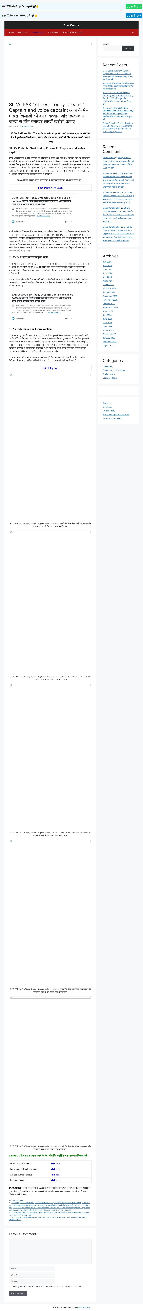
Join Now (134, 6)
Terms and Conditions (113, 418)
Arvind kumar (109, 158)
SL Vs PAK (15, 1203)
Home (11, 32)
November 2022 (110, 342)
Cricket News (53, 32)
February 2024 (109, 288)
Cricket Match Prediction (73, 32)
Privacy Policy (109, 411)
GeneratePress (84, 1307)
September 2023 (110, 307)
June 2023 (107, 319)
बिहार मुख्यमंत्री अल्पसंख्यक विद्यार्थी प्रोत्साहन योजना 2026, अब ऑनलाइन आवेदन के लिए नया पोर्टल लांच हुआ (118, 86)
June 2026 (107, 266)
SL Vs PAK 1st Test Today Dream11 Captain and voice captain (58, 1203)
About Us (107, 403)
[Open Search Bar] (133, 32)
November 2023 (110, 300)
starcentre (107, 173)
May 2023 (107, 323)
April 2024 (107, 281)
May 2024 (107, 277)
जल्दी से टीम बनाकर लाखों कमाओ (61, 1210)
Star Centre (71, 25)
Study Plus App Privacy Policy (116, 414)
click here (55, 1163)
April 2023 (107, 326)
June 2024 (107, 273)
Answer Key (22, 32)
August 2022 (108, 345)
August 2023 (108, 311)
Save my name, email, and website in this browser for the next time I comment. (47, 1286)
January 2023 (109, 338)
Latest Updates (38, 32)
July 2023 (107, 315)
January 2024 (109, 292)
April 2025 (107, 269)
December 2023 (110, 296)
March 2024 (108, 285)
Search (106, 44)
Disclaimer (107, 407)
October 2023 (109, 304)
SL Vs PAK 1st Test (27, 1203)
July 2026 (107, 262)
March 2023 (108, 330)
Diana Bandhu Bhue (112, 208)
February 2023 (109, 334)
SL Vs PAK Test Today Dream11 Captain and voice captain (34, 1208)
